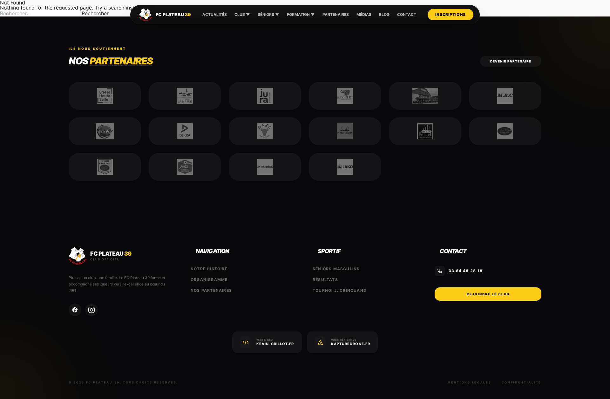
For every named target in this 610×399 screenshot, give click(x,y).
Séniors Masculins (336, 268)
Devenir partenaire (510, 61)
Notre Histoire (209, 268)
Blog (384, 14)
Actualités (214, 14)
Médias (363, 14)
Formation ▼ (301, 14)
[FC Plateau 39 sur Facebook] (75, 310)
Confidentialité (522, 382)
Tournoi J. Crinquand (340, 290)
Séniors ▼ (268, 14)
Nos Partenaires (211, 290)
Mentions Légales (469, 382)
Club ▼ (242, 14)
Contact (406, 14)
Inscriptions (450, 14)
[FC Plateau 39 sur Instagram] (91, 310)
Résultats (325, 279)
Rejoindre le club (488, 294)
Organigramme (209, 279)
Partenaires (335, 14)
